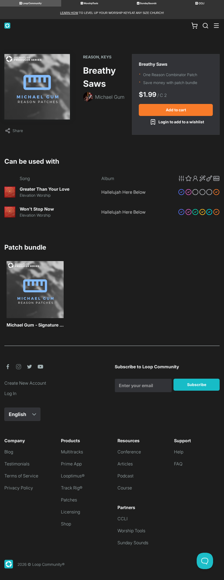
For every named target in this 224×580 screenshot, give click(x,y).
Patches (69, 500)
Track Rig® (71, 488)
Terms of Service (21, 476)
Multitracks (72, 452)
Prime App (71, 464)
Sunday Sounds (132, 542)
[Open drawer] (216, 25)
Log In (10, 393)
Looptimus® (73, 476)
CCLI (122, 518)
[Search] (205, 25)
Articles (125, 464)
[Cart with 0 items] (194, 25)
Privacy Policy (18, 488)
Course (124, 488)
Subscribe (196, 384)
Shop (66, 524)
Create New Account (25, 383)
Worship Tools (131, 530)
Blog (8, 452)
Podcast (125, 476)
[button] (199, 178)
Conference (129, 452)
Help (178, 452)
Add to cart (176, 109)
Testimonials (17, 464)
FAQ (178, 464)
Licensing (70, 512)
